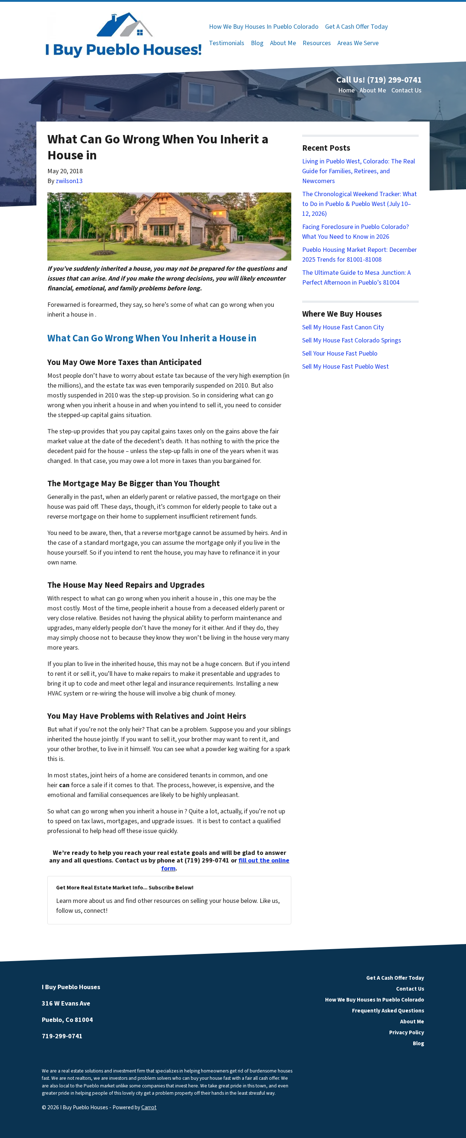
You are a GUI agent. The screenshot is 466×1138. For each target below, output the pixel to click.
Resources (317, 43)
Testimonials (226, 43)
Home (346, 90)
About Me (283, 43)
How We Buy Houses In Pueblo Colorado (264, 26)
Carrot (149, 1107)
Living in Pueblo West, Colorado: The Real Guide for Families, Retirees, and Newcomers (358, 171)
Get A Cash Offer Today (356, 26)
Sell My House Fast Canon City (343, 327)
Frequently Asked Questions (388, 1011)
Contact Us (406, 90)
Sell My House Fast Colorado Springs (351, 340)
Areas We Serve (358, 43)
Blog (257, 43)
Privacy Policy (406, 1032)
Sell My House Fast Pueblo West (345, 366)
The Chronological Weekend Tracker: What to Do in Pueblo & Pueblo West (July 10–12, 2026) (359, 204)
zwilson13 (69, 181)
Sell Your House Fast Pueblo (340, 353)
